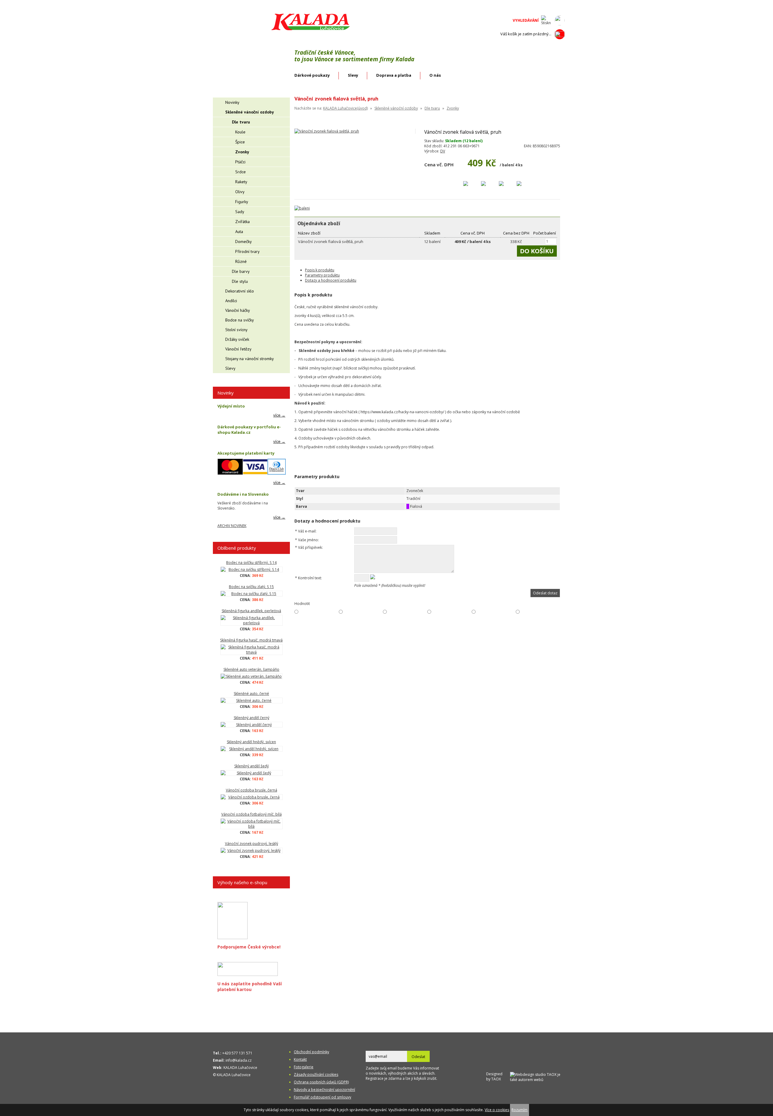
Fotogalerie (303, 1067)
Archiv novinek (231, 525)
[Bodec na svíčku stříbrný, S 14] (251, 569)
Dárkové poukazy (312, 75)
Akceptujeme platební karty (245, 453)
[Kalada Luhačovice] (310, 29)
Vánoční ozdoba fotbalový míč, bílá (251, 814)
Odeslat (418, 1056)
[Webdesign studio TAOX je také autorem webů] (537, 1076)
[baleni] (302, 208)
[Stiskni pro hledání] (546, 20)
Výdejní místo (231, 406)
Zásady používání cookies (316, 1074)
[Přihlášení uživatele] (560, 20)
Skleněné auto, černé (251, 693)
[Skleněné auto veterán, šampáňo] (251, 676)
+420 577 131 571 (237, 1053)
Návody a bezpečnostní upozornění (324, 1089)
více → (279, 415)
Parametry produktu (322, 275)
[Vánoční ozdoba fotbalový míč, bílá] (251, 823)
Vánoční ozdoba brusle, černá (251, 790)
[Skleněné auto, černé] (251, 700)
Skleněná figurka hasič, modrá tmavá (251, 640)
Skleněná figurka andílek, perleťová (251, 610)
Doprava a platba (393, 75)
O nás (435, 75)
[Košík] (560, 34)
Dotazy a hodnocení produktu (330, 280)
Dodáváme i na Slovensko (243, 494)
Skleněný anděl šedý (251, 766)
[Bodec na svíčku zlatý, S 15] (251, 593)
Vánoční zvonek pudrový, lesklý (251, 843)
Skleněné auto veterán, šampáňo (251, 669)
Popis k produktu (319, 270)
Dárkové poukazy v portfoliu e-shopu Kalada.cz (249, 429)
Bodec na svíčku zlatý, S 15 (251, 586)
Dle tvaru (432, 108)
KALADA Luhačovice (240, 1067)
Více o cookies (497, 1109)
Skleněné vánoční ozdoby (396, 108)
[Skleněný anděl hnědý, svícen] (251, 749)
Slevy (353, 75)
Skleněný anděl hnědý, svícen (251, 741)
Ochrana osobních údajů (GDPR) (321, 1082)
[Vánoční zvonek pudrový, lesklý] (251, 850)
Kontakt (300, 1059)
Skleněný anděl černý (251, 717)
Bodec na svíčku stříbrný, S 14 (251, 562)
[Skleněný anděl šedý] (251, 773)
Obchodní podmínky (311, 1051)
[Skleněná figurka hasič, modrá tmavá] (251, 649)
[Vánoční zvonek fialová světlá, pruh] (326, 131)
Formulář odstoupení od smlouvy (322, 1097)
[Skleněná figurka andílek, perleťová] (251, 620)
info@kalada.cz (239, 1060)
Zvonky (453, 108)
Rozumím (520, 1109)
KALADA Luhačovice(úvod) (345, 108)
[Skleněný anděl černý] (251, 724)
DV (442, 151)
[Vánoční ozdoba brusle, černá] (251, 797)
